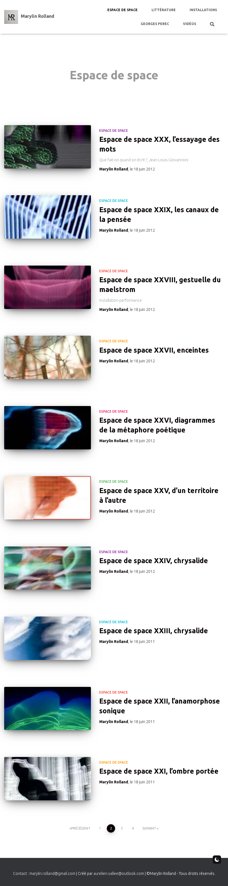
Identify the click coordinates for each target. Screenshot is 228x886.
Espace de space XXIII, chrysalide (153, 631)
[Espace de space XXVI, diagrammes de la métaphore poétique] (47, 427)
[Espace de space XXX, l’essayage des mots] (47, 147)
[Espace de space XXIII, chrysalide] (47, 638)
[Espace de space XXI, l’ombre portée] (47, 778)
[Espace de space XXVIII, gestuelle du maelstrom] (47, 287)
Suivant (149, 828)
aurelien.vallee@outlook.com (118, 873)
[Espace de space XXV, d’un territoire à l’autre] (47, 497)
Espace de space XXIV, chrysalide (153, 561)
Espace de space (122, 10)
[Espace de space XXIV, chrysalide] (47, 568)
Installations (203, 10)
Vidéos (189, 24)
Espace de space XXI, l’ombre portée (159, 771)
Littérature (164, 10)
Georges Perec (155, 24)
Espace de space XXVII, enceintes (154, 350)
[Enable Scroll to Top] (217, 875)
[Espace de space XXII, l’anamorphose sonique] (47, 708)
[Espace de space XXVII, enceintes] (47, 357)
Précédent (80, 828)
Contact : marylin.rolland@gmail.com (44, 873)
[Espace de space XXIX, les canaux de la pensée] (47, 217)
